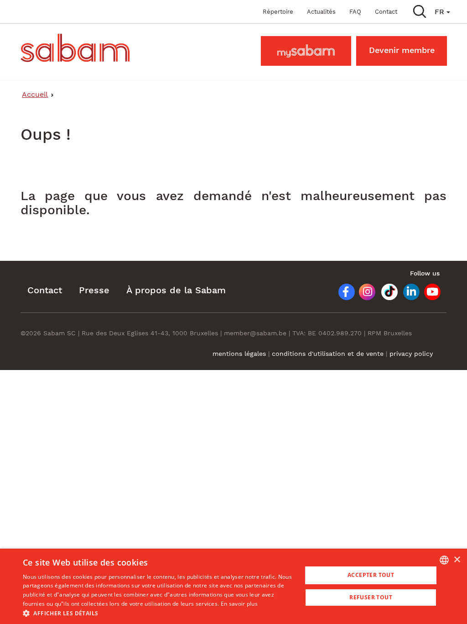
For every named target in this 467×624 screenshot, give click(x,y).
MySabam (306, 50)
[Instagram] (364, 293)
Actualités (321, 11)
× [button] (456, 559)
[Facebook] (342, 293)
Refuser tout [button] (370, 597)
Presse (94, 290)
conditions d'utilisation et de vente (329, 353)
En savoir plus (239, 604)
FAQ (355, 11)
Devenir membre (402, 50)
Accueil (35, 94)
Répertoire (278, 11)
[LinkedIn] (408, 293)
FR (440, 11)
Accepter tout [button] (371, 575)
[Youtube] (429, 293)
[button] (419, 11)
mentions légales (239, 353)
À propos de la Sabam (176, 290)
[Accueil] (78, 48)
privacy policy (411, 353)
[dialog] (233, 586)
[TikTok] (386, 293)
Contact (386, 11)
